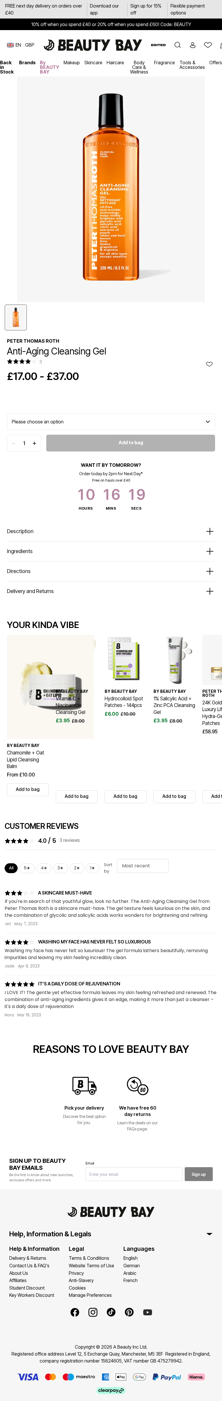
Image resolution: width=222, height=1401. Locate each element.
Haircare (115, 62)
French (130, 1280)
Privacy (76, 1273)
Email (90, 1163)
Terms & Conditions (89, 1258)
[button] (178, 45)
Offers (215, 62)
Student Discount (27, 1288)
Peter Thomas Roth (33, 341)
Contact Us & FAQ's (29, 1265)
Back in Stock (7, 67)
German (131, 1265)
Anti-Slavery (81, 1280)
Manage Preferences (90, 1295)
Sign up (199, 1174)
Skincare (93, 62)
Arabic (129, 1273)
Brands (27, 62)
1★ (92, 868)
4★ (44, 868)
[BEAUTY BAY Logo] (93, 45)
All (11, 868)
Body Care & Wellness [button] (139, 67)
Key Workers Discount (31, 1295)
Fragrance (164, 62)
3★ (61, 868)
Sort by (108, 868)
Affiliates (18, 1280)
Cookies (77, 1288)
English (130, 1258)
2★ (77, 868)
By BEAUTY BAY (49, 67)
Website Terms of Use (91, 1265)
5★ (27, 868)
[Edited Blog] (158, 45)
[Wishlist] (208, 45)
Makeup (72, 62)
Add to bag (131, 442)
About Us (18, 1273)
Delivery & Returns (27, 1258)
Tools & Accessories (192, 64)
